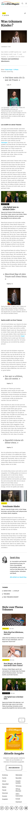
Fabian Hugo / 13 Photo (11, 69)
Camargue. (4, 142)
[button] (25, 13)
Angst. (23, 336)
